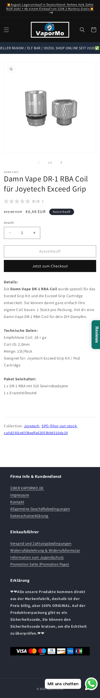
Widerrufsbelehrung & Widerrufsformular (45, 550)
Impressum (19, 494)
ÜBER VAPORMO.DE (27, 488)
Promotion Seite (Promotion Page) (39, 564)
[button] (6, 29)
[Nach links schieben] (38, 162)
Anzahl (9, 222)
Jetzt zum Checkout (50, 266)
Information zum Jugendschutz (37, 557)
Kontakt (17, 501)
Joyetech (31, 425)
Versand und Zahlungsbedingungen (41, 543)
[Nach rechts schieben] (61, 162)
